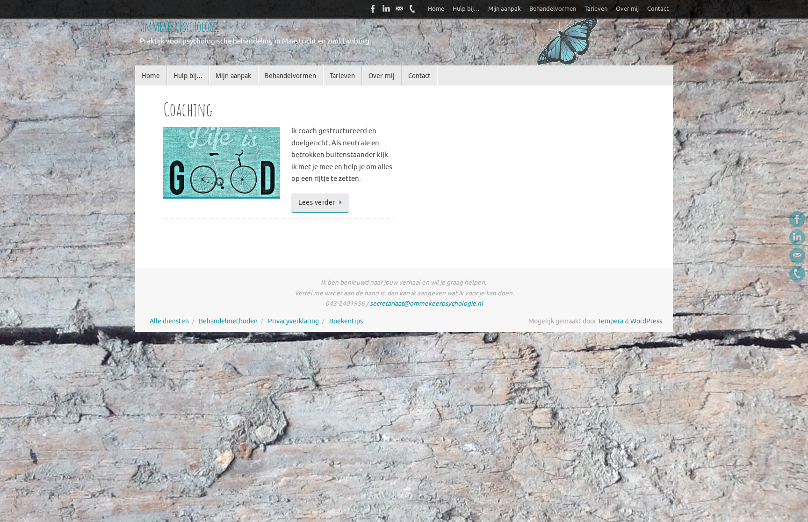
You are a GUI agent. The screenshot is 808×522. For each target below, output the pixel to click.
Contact (658, 9)
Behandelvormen (552, 9)
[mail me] (399, 8)
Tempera (610, 321)
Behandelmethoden (228, 321)
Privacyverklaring (293, 321)
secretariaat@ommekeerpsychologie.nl (426, 303)
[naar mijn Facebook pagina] (373, 8)
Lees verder (316, 203)
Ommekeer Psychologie (179, 26)
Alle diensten (169, 321)
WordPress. (647, 321)
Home (436, 9)
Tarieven (595, 9)
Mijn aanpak (504, 9)
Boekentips (346, 321)
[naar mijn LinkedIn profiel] (386, 8)
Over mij (627, 9)
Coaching (188, 109)
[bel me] (412, 8)
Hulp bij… (466, 9)
